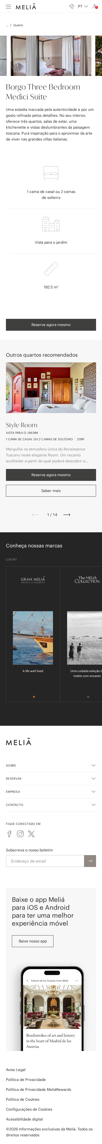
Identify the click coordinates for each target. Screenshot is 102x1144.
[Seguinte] (67, 514)
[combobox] (83, 6)
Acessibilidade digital (24, 1119)
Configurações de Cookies (29, 1109)
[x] (31, 833)
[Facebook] (9, 833)
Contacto (14, 805)
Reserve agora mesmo (51, 324)
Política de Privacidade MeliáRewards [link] (38, 1089)
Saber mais (51, 490)
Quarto (18, 25)
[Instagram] (20, 833)
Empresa (13, 792)
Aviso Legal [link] (16, 1069)
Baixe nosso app (33, 941)
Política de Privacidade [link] (26, 1079)
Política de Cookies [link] (22, 1099)
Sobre (11, 765)
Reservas (14, 778)
